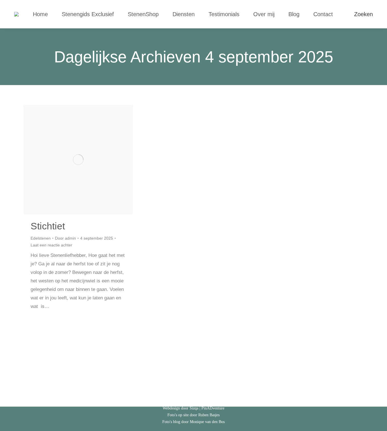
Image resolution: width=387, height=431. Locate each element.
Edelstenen (41, 238)
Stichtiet (48, 226)
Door (65, 238)
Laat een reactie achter (51, 245)
